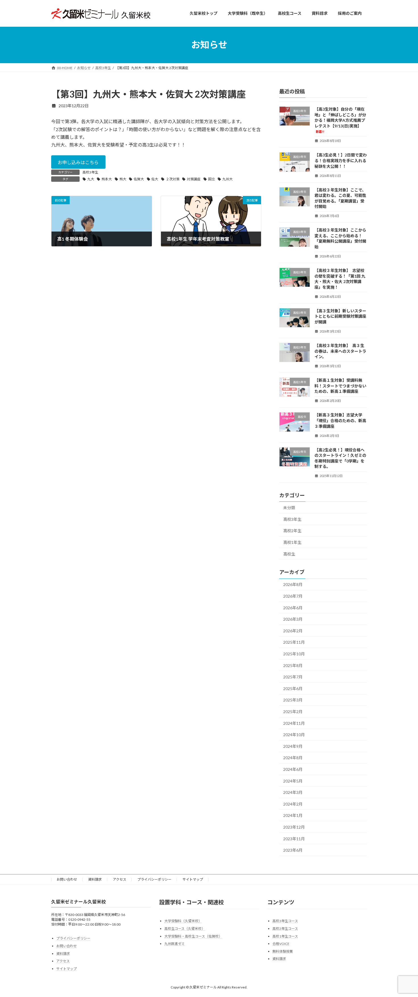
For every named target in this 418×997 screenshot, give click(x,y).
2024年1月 (293, 815)
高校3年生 (90, 172)
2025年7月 (293, 676)
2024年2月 (293, 803)
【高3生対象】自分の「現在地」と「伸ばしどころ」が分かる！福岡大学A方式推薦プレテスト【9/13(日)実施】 (340, 120)
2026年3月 (293, 619)
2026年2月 (293, 630)
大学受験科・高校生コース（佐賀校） (193, 936)
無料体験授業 (282, 951)
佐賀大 (139, 179)
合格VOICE (280, 944)
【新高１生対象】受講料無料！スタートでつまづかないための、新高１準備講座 (340, 386)
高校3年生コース (285, 921)
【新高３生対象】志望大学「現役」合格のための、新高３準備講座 (340, 420)
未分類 (289, 507)
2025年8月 (293, 665)
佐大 (154, 179)
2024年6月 (293, 769)
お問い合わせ (67, 879)
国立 (211, 179)
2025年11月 (294, 642)
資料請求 (95, 879)
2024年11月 (294, 723)
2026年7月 (293, 596)
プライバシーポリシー (154, 879)
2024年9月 (293, 746)
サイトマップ (193, 879)
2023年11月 (294, 838)
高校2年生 (292, 530)
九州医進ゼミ (174, 944)
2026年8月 (293, 584)
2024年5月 (293, 780)
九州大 (227, 179)
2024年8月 (293, 757)
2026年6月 (293, 607)
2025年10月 (294, 653)
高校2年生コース (285, 928)
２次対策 (172, 179)
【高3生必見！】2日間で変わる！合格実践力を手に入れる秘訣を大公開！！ (340, 160)
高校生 (289, 553)
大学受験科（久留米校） (183, 921)
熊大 (122, 179)
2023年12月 (294, 827)
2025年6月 (293, 688)
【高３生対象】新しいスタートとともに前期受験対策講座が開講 (340, 316)
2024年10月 (294, 734)
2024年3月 (293, 792)
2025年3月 (293, 699)
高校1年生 (292, 542)
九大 (90, 179)
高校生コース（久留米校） (184, 928)
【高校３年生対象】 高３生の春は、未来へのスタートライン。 (340, 351)
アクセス (119, 879)
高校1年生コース (285, 936)
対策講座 (193, 179)
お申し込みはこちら (78, 162)
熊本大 (107, 179)
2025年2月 (293, 711)
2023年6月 (293, 850)
